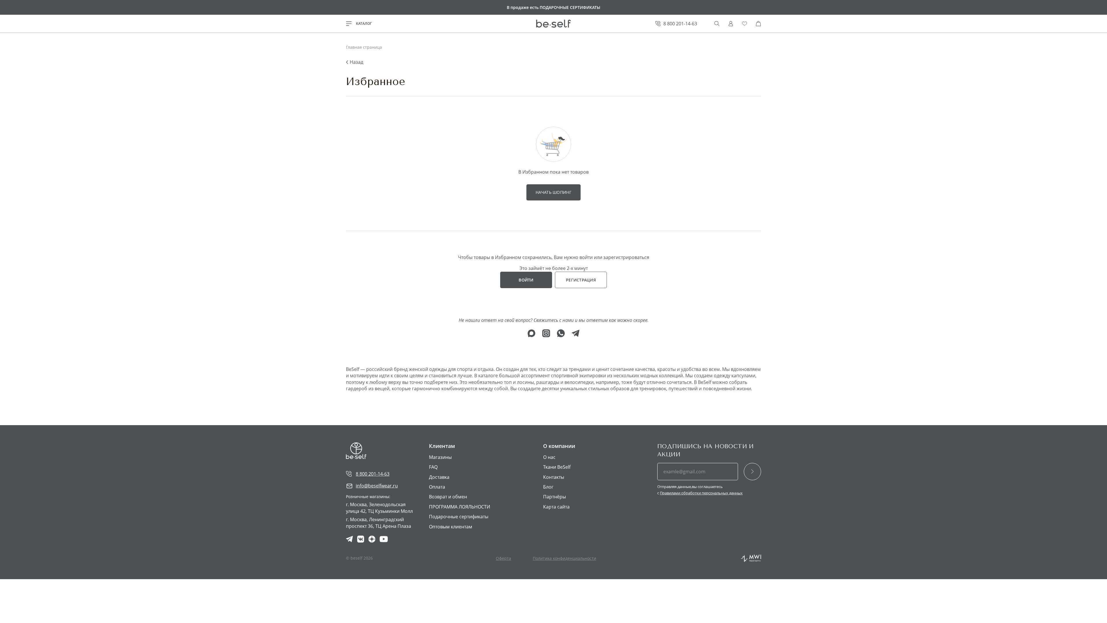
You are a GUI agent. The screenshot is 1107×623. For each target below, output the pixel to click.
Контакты (553, 477)
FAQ (433, 467)
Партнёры (554, 496)
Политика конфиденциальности (564, 558)
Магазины (440, 457)
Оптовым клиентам (450, 526)
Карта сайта (556, 507)
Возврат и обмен (448, 496)
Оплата (437, 487)
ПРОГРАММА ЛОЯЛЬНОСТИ (459, 507)
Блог (548, 487)
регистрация (581, 280)
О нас (549, 457)
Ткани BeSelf (557, 467)
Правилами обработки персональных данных (701, 493)
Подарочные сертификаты (458, 516)
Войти (526, 280)
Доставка (439, 477)
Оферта (503, 558)
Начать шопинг (553, 192)
